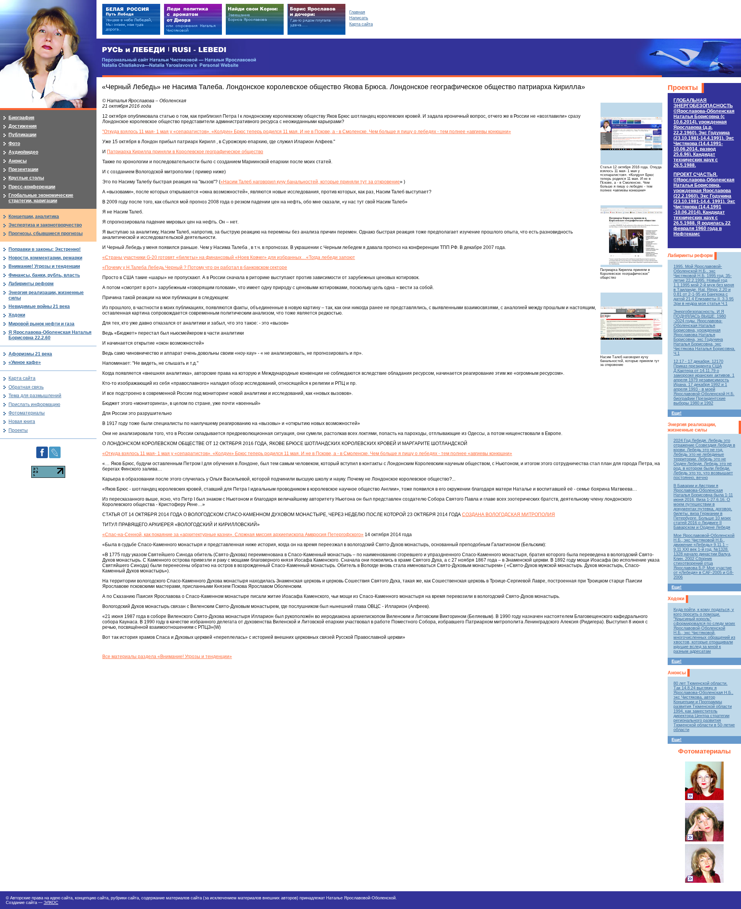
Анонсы (677, 672)
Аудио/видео (23, 152)
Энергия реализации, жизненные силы (692, 427)
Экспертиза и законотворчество (45, 225)
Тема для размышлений (34, 395)
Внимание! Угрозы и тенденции (44, 266)
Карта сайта (22, 378)
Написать (358, 17)
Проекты (683, 87)
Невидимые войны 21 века (39, 306)
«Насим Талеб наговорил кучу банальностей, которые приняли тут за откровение (310, 182)
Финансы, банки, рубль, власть (44, 275)
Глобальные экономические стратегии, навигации (40, 198)
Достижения (22, 126)
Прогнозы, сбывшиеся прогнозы (45, 233)
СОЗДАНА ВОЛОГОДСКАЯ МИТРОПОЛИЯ (508, 514)
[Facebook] (42, 449)
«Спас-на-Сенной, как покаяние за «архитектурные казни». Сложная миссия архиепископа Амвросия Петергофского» (233, 534)
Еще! (677, 413)
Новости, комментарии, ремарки (45, 258)
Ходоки (676, 598)
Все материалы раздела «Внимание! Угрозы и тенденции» (167, 656)
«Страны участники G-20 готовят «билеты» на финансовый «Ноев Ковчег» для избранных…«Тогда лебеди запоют (228, 257)
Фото (14, 143)
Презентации (23, 169)
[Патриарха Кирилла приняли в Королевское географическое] (631, 236)
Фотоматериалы (704, 751)
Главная (357, 12)
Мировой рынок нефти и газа (41, 324)
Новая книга (21, 421)
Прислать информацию (34, 404)
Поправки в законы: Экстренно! (44, 249)
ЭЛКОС (51, 902)
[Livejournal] (55, 449)
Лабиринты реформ (690, 255)
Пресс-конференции (31, 187)
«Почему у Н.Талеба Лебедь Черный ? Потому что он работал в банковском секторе (194, 267)
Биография (21, 117)
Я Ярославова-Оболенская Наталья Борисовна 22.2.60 (49, 335)
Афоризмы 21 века (30, 354)
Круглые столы (26, 178)
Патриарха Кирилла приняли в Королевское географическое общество (185, 151)
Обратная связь (26, 387)
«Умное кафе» (24, 362)
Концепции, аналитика (33, 216)
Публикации (22, 134)
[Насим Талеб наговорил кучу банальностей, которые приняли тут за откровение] (631, 323)
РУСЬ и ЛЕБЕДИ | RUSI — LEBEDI (164, 50)
